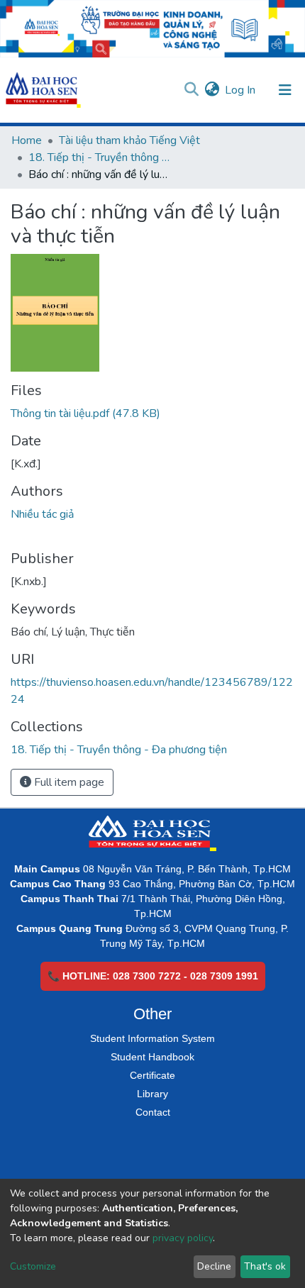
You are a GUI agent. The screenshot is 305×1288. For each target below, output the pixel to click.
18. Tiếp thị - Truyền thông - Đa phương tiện (99, 157)
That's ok (265, 1266)
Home (26, 140)
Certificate (152, 1075)
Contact (152, 1112)
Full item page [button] (67, 782)
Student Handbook (152, 1056)
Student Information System (152, 1038)
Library (152, 1093)
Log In (241, 90)
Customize (33, 1266)
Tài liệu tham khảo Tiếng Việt (129, 140)
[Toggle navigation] (285, 90)
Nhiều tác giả (42, 514)
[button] (212, 90)
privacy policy (182, 1238)
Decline (214, 1266)
